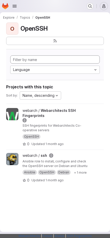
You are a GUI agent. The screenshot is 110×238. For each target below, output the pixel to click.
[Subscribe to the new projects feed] (55, 41)
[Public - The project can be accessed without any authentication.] (25, 120)
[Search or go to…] (90, 6)
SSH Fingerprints (79, 236)
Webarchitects (29, 236)
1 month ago (55, 144)
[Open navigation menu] (14, 6)
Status (59, 236)
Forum (47, 236)
